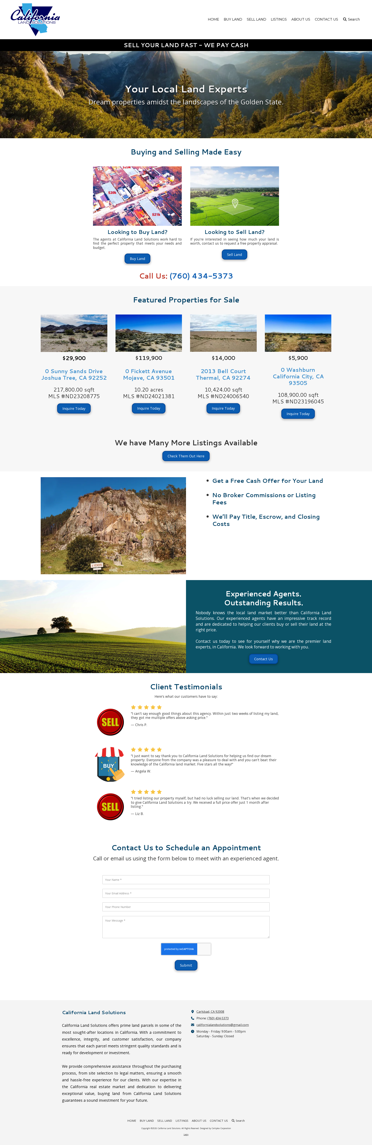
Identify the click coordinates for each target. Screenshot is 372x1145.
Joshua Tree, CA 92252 (74, 377)
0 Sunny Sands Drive (74, 371)
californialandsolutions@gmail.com (222, 1025)
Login (186, 1134)
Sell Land (234, 254)
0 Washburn (298, 370)
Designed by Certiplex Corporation (215, 1128)
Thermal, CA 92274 (223, 377)
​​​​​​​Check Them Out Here (186, 456)
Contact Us (263, 659)
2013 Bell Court (223, 371)
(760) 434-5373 (218, 1018)
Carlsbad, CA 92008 (210, 1011)
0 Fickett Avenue (148, 371)
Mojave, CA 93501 (149, 377)
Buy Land (137, 258)
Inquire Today (73, 408)
